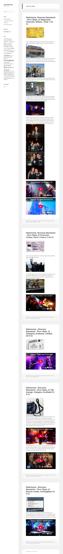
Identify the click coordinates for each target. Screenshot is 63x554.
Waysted (12, 78)
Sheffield (6, 71)
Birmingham (6, 40)
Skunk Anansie (8, 74)
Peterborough (7, 63)
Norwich (5, 58)
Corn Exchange (8, 43)
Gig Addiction (8, 5)
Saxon (8, 69)
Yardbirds (5, 79)
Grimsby (8, 48)
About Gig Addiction (7, 19)
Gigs (4, 86)
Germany (11, 46)
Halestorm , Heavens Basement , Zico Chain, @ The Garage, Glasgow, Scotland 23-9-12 (40, 391)
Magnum (11, 55)
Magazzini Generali (51, 220)
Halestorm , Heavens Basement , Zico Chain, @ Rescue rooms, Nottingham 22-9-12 (40, 490)
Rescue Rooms (7, 65)
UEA (11, 76)
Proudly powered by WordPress (31, 551)
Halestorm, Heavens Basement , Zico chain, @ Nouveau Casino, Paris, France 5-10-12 (40, 234)
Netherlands (9, 57)
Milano (27, 221)
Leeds (5, 53)
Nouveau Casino (51, 317)
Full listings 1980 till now (8, 20)
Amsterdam (6, 38)
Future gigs (6, 22)
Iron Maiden (10, 51)
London (6, 55)
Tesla (13, 74)
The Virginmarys (11, 75)
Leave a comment (37, 221)
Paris (27, 318)
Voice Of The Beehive (9, 77)
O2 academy (6, 62)
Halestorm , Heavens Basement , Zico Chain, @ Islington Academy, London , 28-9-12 (39, 332)
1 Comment (37, 376)
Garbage (6, 46)
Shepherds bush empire (8, 72)
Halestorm (9, 50)
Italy (46, 220)
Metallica (5, 57)
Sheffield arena (11, 71)
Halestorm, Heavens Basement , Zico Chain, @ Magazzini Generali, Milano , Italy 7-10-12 (40, 20)
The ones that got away (8, 24)
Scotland (52, 475)
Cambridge (10, 41)
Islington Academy (50, 375)
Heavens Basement (42, 220)
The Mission (6, 75)
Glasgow (37, 475)
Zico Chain (30, 221)
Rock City (7, 67)
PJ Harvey (11, 63)
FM (11, 45)
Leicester (8, 53)
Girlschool (5, 48)
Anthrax (10, 38)
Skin (13, 72)
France (36, 317)
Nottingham (9, 60)
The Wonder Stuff (7, 76)
